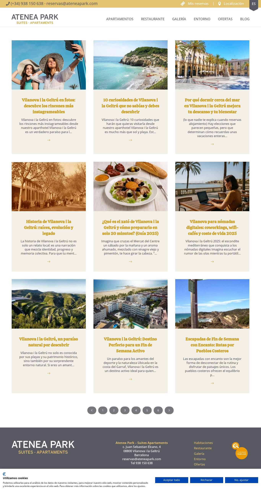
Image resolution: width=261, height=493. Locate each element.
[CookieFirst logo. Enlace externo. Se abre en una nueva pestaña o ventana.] (4, 474)
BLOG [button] (245, 19)
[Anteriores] (91, 410)
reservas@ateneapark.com (72, 3)
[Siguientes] (169, 410)
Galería (179, 19)
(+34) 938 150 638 (27, 3)
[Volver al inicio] (35, 19)
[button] (231, 3)
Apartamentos (119, 19)
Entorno (202, 19)
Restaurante (153, 19)
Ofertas (225, 19)
